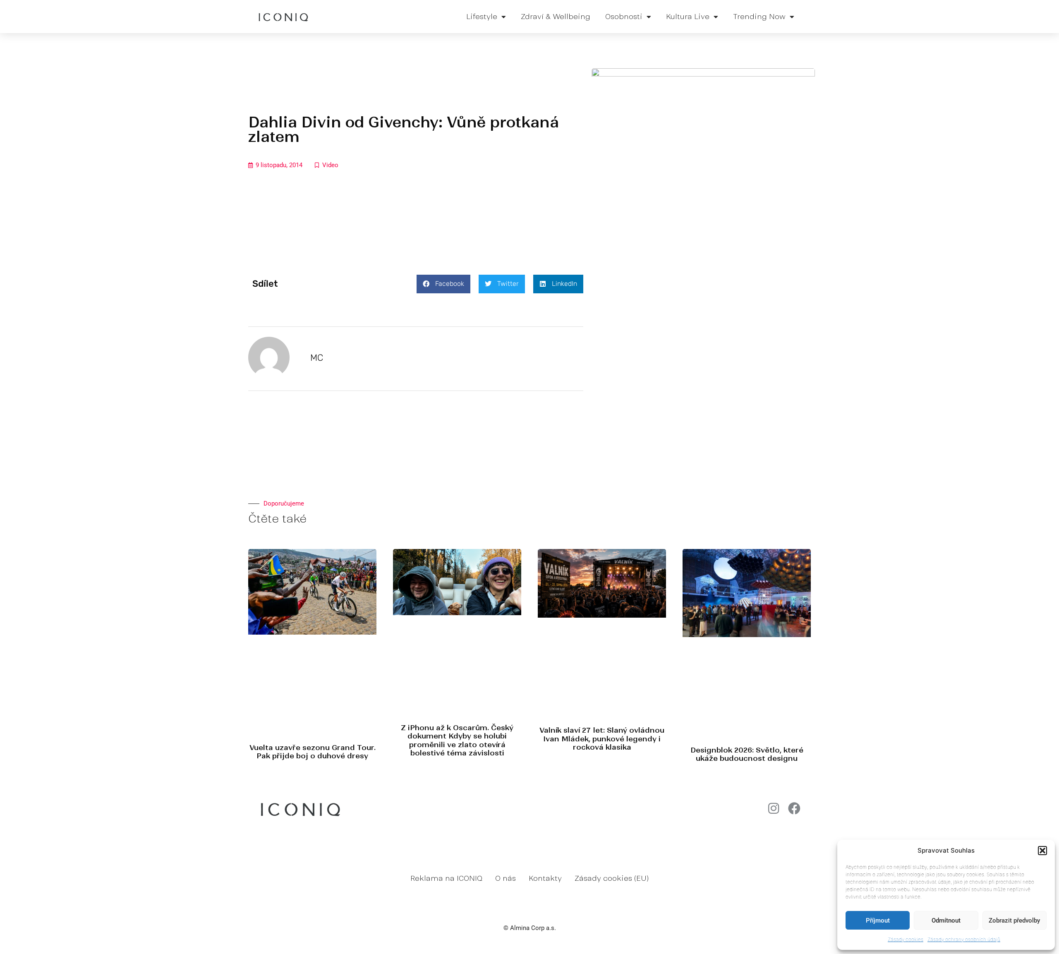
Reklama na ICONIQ (446, 878)
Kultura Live (687, 16)
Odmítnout (946, 920)
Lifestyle (481, 16)
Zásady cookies (905, 939)
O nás (505, 878)
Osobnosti (623, 16)
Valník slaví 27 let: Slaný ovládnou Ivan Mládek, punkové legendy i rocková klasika (601, 739)
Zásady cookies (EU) (612, 878)
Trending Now (759, 16)
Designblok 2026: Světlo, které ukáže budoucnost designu (746, 754)
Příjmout (878, 920)
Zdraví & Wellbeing (555, 16)
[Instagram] (773, 808)
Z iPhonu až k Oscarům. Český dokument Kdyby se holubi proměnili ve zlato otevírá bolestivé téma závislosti (457, 740)
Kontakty (545, 878)
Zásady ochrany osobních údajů (963, 939)
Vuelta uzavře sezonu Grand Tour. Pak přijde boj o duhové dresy (312, 751)
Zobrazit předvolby (1014, 920)
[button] (1042, 850)
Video (330, 165)
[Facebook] (794, 808)
